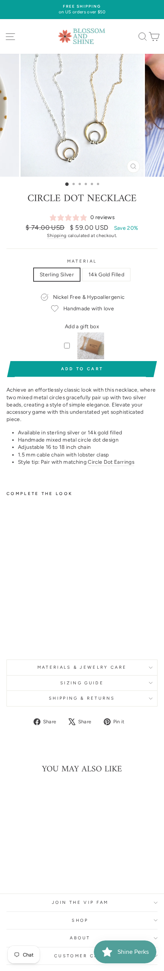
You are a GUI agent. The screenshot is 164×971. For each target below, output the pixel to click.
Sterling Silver (57, 274)
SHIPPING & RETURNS (82, 698)
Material (82, 261)
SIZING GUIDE (82, 683)
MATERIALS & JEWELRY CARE (82, 667)
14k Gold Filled (106, 274)
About (80, 938)
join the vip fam (80, 902)
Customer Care (80, 955)
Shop (80, 920)
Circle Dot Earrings (111, 462)
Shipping (56, 235)
